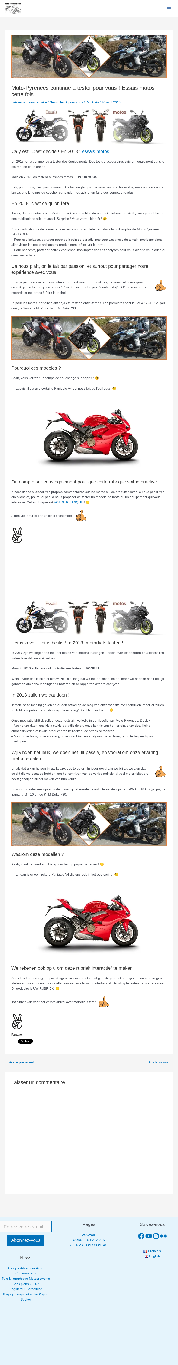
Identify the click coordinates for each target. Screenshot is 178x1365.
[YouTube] (148, 1236)
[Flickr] (163, 1236)
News (54, 102)
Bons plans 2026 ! (26, 1284)
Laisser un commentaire (29, 102)
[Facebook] (141, 1236)
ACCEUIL (89, 1235)
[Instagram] (156, 1236)
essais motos (95, 151)
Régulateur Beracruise (25, 1289)
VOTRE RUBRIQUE (68, 502)
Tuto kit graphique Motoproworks (26, 1278)
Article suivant (160, 1062)
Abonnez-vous (26, 1240)
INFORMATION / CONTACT (88, 1245)
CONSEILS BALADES (89, 1240)
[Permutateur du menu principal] (169, 8)
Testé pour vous (71, 102)
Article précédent (19, 1062)
